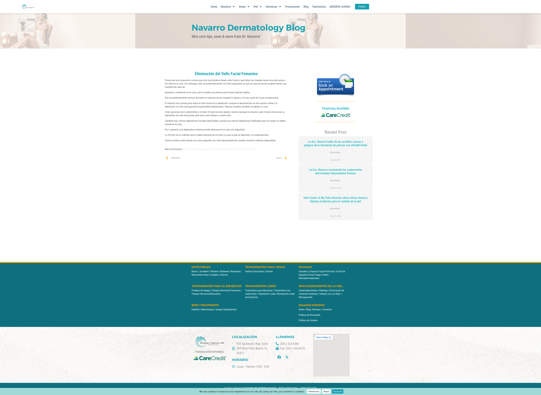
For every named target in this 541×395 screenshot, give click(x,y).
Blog (306, 6)
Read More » (335, 153)
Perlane (215, 271)
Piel (256, 6)
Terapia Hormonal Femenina (226, 290)
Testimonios (319, 6)
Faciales (303, 271)
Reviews (316, 309)
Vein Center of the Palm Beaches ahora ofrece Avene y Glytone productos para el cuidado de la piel (335, 199)
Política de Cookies (308, 320)
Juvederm (204, 271)
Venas (242, 6)
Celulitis (195, 309)
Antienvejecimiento (308, 290)
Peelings (323, 290)
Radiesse (224, 271)
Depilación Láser (267, 294)
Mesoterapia (207, 309)
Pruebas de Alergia (201, 290)
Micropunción (305, 297)
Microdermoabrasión (309, 278)
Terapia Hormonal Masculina (206, 294)
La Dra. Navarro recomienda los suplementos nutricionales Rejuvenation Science (335, 171)
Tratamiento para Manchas (258, 290)
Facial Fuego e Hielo (318, 274)
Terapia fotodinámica (226, 309)
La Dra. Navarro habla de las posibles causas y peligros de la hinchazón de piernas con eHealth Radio (335, 143)
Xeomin (224, 274)
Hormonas (271, 6)
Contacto (326, 309)
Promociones (292, 6)
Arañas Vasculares (254, 271)
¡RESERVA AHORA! (340, 6)
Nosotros (226, 6)
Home (214, 6)
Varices (269, 271)
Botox (194, 271)
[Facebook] (279, 357)
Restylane (235, 271)
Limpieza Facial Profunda (321, 271)
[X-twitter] (287, 357)
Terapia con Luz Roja (329, 294)
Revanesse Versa (200, 274)
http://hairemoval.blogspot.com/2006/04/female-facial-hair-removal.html (219, 149)
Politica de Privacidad (309, 315)
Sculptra (214, 274)
